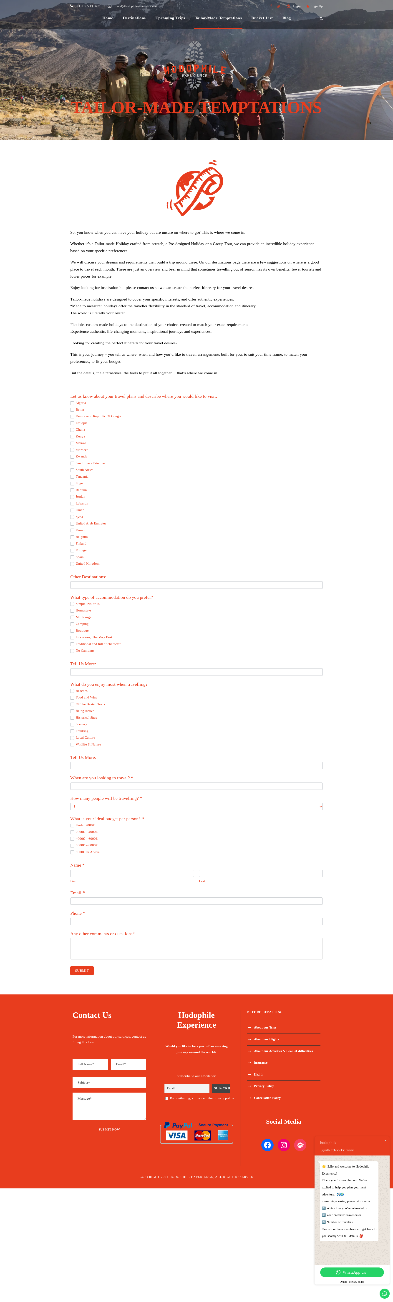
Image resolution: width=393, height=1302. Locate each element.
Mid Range (83, 617)
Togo (79, 483)
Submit (82, 970)
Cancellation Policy (267, 1097)
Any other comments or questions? (102, 933)
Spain (79, 557)
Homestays (83, 610)
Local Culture (85, 737)
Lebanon (81, 503)
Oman (79, 510)
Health (258, 1074)
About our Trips (265, 1027)
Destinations (134, 18)
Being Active (84, 711)
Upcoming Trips (170, 18)
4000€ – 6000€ (86, 838)
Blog (286, 18)
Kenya (80, 436)
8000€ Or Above (87, 852)
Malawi (80, 443)
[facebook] (271, 6)
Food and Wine (86, 697)
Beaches (81, 691)
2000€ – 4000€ (86, 832)
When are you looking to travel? (101, 777)
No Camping (84, 650)
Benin (79, 409)
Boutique (82, 630)
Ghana (80, 429)
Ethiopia (81, 423)
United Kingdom (87, 563)
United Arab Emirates (90, 523)
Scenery (81, 724)
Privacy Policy (264, 1086)
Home (107, 18)
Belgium (81, 537)
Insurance (260, 1062)
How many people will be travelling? (106, 798)
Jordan (80, 496)
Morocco (81, 450)
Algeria (80, 403)
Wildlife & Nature (88, 744)
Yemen (80, 530)
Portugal (81, 550)
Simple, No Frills (87, 604)
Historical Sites (86, 717)
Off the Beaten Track (90, 704)
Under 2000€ (85, 825)
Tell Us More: (83, 663)
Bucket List (262, 18)
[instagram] (278, 6)
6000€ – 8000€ (86, 845)
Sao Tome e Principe (90, 463)
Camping (82, 624)
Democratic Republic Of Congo (98, 416)
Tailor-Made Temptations (218, 18)
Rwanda (81, 456)
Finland (80, 543)
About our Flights (266, 1039)
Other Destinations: (88, 576)
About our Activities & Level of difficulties (283, 1051)
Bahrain (81, 490)
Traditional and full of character (98, 644)
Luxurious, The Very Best (93, 637)
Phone (77, 913)
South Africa (84, 470)
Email (77, 892)
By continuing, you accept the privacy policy (201, 1098)
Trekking (81, 731)
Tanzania (81, 476)
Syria (79, 517)
